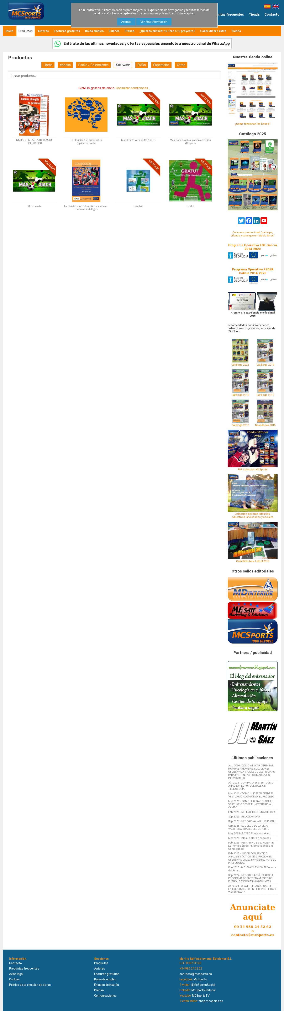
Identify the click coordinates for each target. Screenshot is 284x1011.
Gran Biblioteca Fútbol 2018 (252, 561)
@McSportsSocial (203, 984)
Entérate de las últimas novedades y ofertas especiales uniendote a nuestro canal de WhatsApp (146, 43)
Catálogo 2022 (240, 364)
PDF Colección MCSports (253, 469)
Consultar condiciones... (133, 88)
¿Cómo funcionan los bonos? (252, 123)
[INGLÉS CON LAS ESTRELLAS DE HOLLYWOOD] (37, 92)
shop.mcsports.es (211, 1001)
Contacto (271, 14)
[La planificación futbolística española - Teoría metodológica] (89, 158)
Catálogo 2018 (240, 394)
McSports (200, 979)
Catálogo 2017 (265, 394)
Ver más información (153, 21)
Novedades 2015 (265, 425)
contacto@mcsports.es (195, 974)
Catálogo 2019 (265, 364)
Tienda (254, 14)
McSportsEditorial (203, 990)
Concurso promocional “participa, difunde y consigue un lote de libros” (253, 234)
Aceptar (126, 21)
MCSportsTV (201, 995)
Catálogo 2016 (240, 425)
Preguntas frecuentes (226, 14)
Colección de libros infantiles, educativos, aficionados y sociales (252, 515)
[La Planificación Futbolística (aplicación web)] (89, 92)
